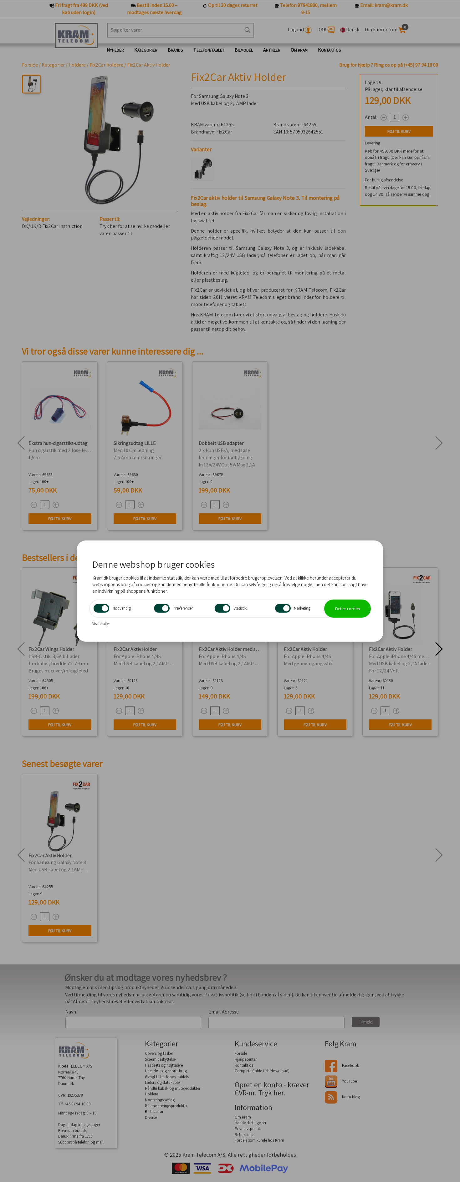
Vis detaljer (101, 623)
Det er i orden (347, 608)
